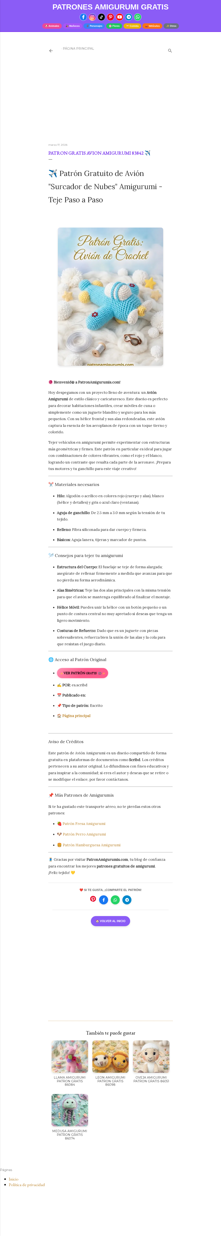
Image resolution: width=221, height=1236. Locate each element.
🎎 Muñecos (73, 26)
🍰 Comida (132, 26)
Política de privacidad (27, 1184)
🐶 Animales (52, 26)
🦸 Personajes (94, 26)
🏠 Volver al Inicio (110, 921)
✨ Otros (171, 26)
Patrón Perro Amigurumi (84, 834)
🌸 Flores (114, 26)
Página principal (78, 49)
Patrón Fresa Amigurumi (84, 823)
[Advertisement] (110, 102)
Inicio (13, 1179)
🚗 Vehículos (152, 26)
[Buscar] (170, 50)
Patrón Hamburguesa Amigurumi (92, 845)
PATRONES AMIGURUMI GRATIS (110, 7)
